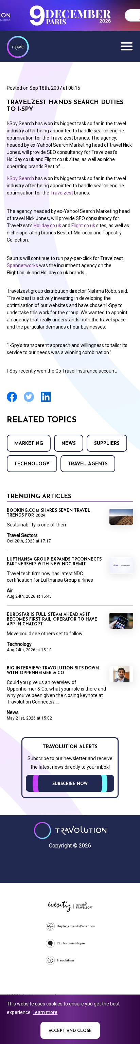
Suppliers (107, 443)
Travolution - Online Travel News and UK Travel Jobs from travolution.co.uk (70, 830)
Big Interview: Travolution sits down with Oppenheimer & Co (53, 670)
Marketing (28, 443)
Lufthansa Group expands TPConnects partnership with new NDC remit (54, 561)
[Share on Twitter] (29, 401)
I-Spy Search (20, 178)
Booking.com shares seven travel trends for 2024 (48, 513)
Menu (126, 46)
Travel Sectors (22, 535)
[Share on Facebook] (12, 401)
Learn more (45, 1012)
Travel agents (88, 464)
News (69, 443)
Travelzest (62, 192)
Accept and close (70, 1031)
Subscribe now (70, 784)
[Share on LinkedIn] (46, 401)
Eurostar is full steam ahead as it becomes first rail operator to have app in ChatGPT (52, 619)
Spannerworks (22, 265)
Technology (32, 464)
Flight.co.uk (83, 225)
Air (10, 591)
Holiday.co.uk (47, 225)
